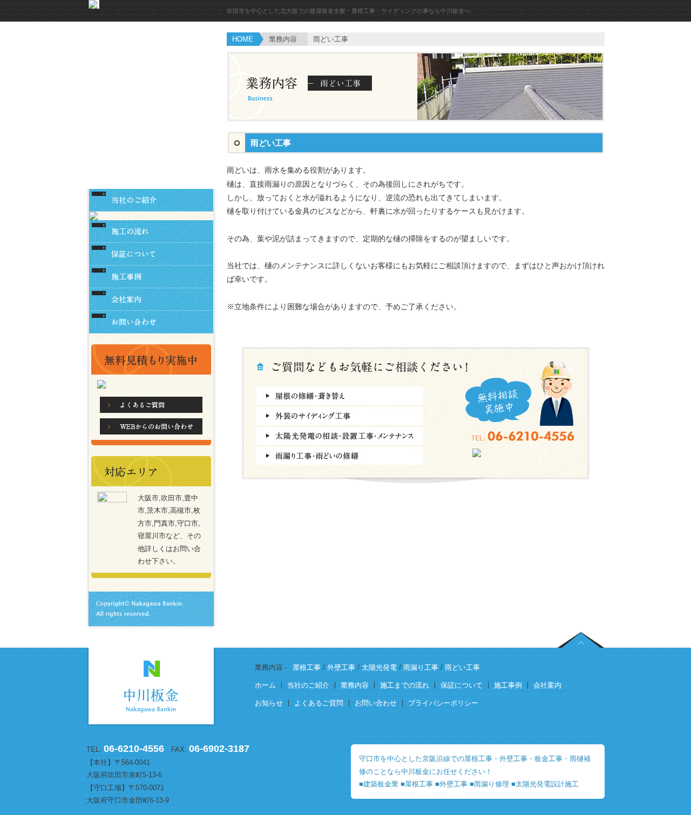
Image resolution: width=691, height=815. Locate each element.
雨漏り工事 (420, 667)
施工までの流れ (404, 685)
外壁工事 (341, 667)
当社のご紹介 (308, 685)
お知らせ (269, 703)
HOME (242, 39)
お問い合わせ (376, 703)
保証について (462, 685)
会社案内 (547, 685)
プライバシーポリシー (443, 703)
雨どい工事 (462, 667)
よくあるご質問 (318, 703)
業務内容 (355, 685)
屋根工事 (307, 667)
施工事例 (508, 685)
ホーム (265, 685)
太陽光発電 (379, 667)
